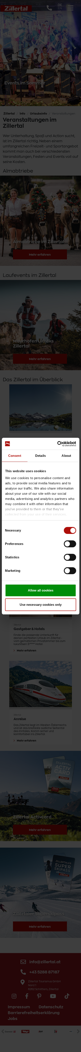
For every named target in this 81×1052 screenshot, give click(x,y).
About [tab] (66, 455)
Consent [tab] (14, 455)
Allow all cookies (40, 590)
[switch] (70, 543)
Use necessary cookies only (41, 604)
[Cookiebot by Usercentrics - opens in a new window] (57, 444)
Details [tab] (40, 455)
